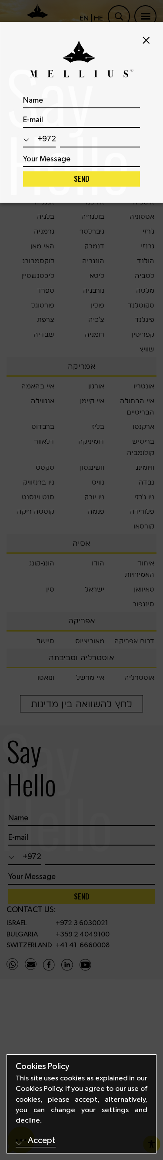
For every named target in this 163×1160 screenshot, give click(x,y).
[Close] (146, 40)
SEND (81, 178)
